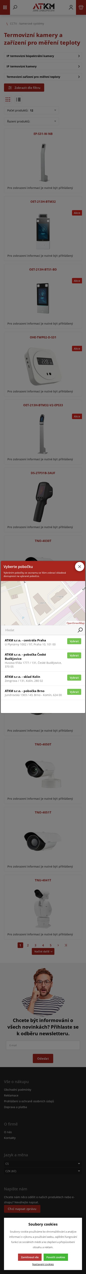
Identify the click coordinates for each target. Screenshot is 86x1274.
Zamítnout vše (30, 1257)
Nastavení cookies (43, 1264)
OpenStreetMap (75, 623)
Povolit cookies (55, 1257)
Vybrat (74, 641)
